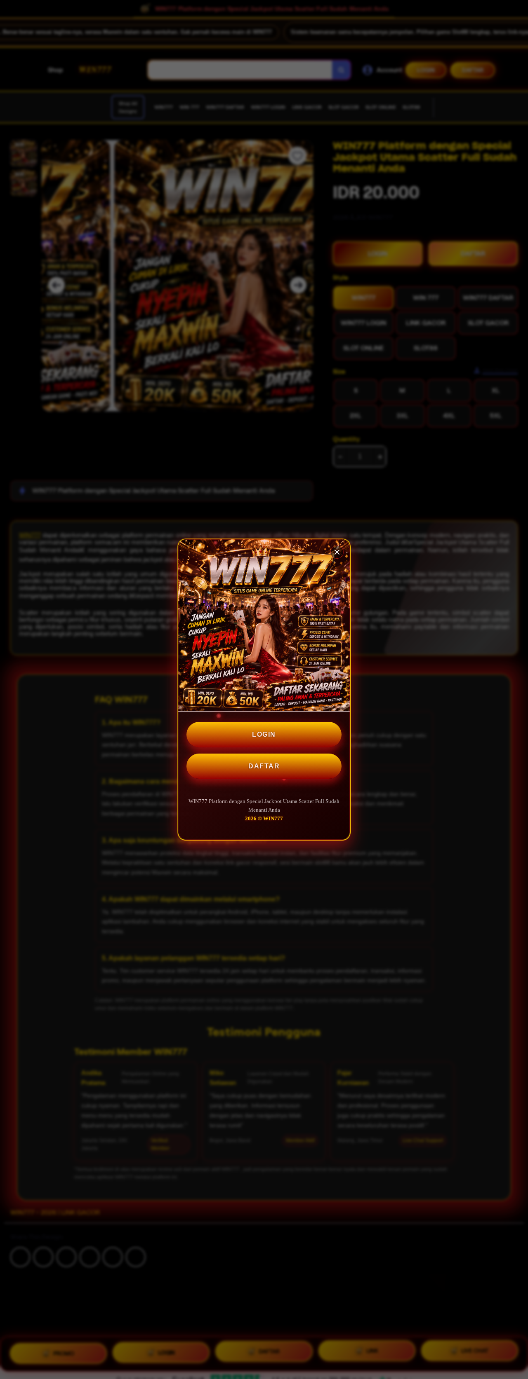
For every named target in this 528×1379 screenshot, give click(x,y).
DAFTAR (264, 766)
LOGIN (264, 734)
